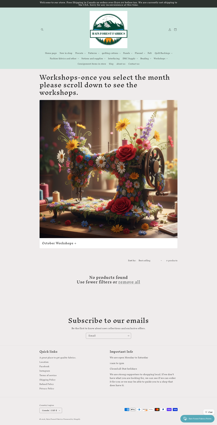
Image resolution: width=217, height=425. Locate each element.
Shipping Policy (47, 380)
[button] (42, 29)
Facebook (44, 366)
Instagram (44, 371)
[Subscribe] (128, 336)
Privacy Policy (46, 388)
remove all (129, 282)
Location (44, 362)
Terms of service (48, 375)
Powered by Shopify (71, 419)
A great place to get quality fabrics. (57, 358)
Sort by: (132, 260)
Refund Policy (46, 384)
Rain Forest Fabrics (54, 419)
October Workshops (57, 243)
